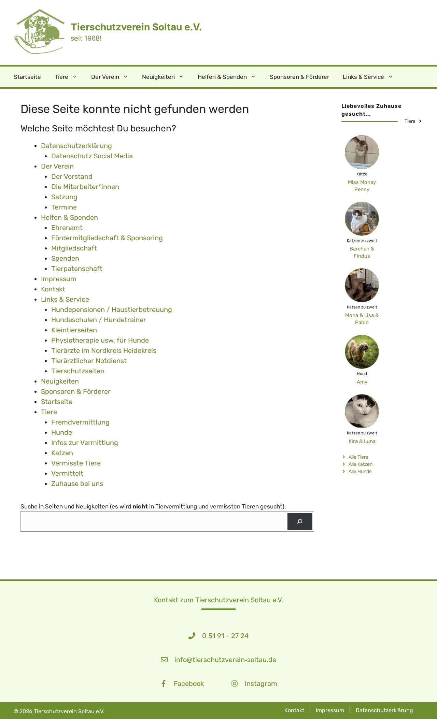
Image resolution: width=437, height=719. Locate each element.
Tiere (61, 76)
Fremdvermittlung (80, 422)
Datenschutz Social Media (92, 156)
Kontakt (53, 289)
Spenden (65, 258)
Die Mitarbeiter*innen (85, 187)
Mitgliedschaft (74, 248)
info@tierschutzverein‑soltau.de (225, 660)
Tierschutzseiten (77, 371)
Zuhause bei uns (77, 483)
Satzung (64, 197)
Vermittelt (67, 473)
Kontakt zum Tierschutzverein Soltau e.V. (218, 600)
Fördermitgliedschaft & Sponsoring (107, 238)
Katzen (62, 453)
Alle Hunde (360, 471)
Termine (64, 207)
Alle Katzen (360, 464)
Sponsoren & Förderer (299, 76)
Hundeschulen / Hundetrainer (98, 320)
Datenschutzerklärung (384, 710)
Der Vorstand (72, 176)
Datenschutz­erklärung (76, 146)
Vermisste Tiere (76, 463)
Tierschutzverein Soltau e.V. (136, 27)
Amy (362, 382)
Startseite (27, 76)
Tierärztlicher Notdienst (89, 361)
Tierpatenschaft (76, 268)
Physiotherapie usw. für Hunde (100, 340)
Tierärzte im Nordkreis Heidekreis (103, 350)
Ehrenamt (67, 228)
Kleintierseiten (74, 330)
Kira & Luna (362, 441)
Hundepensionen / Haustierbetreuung (111, 309)
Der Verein (105, 76)
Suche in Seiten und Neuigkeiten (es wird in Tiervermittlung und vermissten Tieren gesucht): (153, 506)
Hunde (61, 432)
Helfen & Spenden (222, 76)
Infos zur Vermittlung (84, 442)
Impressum (58, 279)
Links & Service (363, 76)
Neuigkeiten (158, 76)
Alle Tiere (358, 457)
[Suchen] (299, 521)
